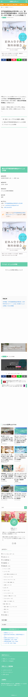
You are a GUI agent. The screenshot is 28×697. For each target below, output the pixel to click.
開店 (6, 612)
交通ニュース (7, 585)
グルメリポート (8, 598)
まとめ (5, 587)
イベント (4, 17)
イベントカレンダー (8, 554)
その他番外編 (7, 560)
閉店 (6, 609)
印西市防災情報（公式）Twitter (11, 641)
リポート (6, 590)
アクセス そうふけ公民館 (10, 124)
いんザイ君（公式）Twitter (10, 643)
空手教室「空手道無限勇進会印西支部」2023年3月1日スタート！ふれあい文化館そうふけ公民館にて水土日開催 (14, 303)
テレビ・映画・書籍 (9, 582)
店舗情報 (6, 563)
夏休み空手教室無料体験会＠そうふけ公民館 (15, 122)
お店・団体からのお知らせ (10, 574)
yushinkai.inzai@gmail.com (12, 205)
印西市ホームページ (8, 632)
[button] (3, 60)
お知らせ (6, 557)
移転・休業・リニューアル (10, 606)
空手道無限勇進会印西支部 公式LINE (14, 203)
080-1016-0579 (8, 207)
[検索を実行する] (25, 507)
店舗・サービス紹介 (9, 601)
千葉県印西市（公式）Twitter (10, 639)
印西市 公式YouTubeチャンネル (11, 637)
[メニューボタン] (1, 1)
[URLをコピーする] (24, 60)
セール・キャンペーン (9, 579)
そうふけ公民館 (11, 356)
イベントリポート (8, 593)
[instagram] (15, 543)
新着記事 (6, 566)
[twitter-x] (13, 543)
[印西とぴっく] (14, 1)
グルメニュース (8, 576)
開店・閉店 (6, 603)
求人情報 (6, 615)
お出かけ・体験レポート (10, 595)
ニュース (6, 571)
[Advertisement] (14, 77)
